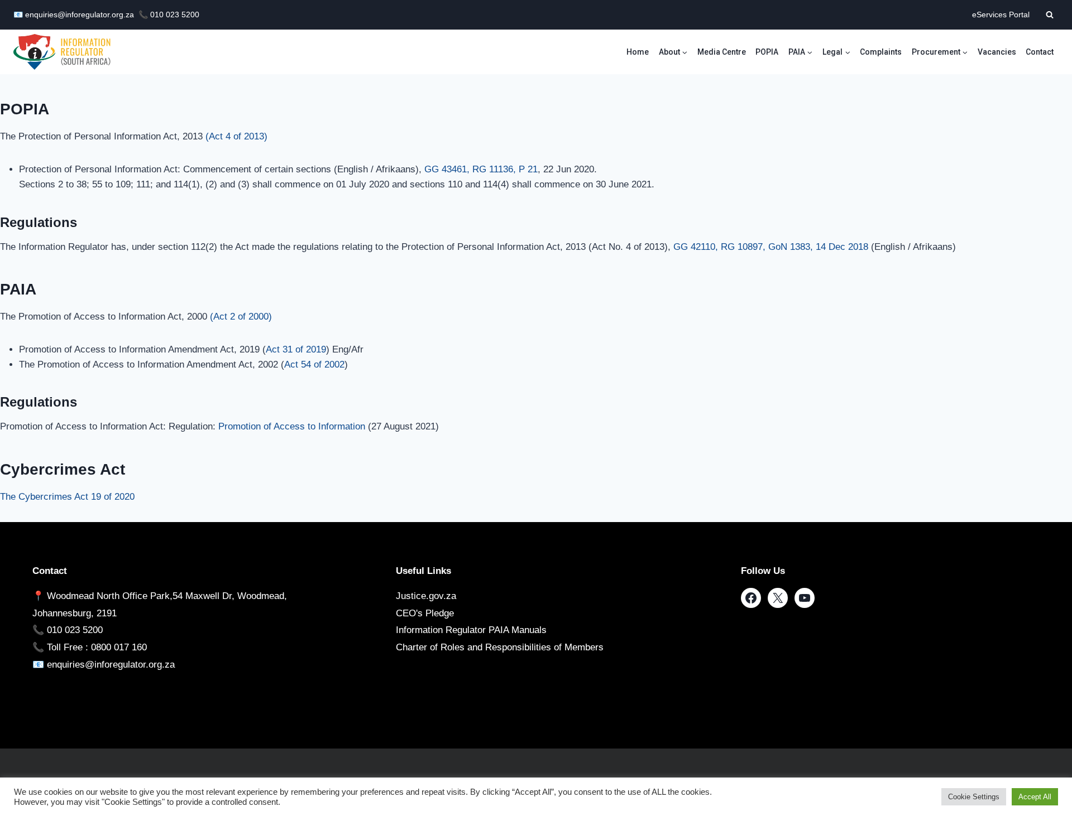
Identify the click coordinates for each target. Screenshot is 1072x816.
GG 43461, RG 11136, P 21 (481, 169)
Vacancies (997, 51)
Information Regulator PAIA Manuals (471, 630)
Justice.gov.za (426, 596)
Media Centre (721, 51)
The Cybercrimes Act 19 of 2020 (67, 496)
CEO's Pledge (425, 613)
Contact (1040, 51)
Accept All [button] (1034, 797)
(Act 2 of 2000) (241, 316)
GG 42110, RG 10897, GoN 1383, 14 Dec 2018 (770, 247)
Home (637, 51)
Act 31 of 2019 (296, 349)
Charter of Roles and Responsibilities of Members (500, 647)
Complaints (881, 51)
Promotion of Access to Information (291, 426)
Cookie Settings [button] (973, 797)
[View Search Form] (1050, 14)
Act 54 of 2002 (314, 364)
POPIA (766, 51)
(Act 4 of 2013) (236, 136)
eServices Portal (1001, 15)
